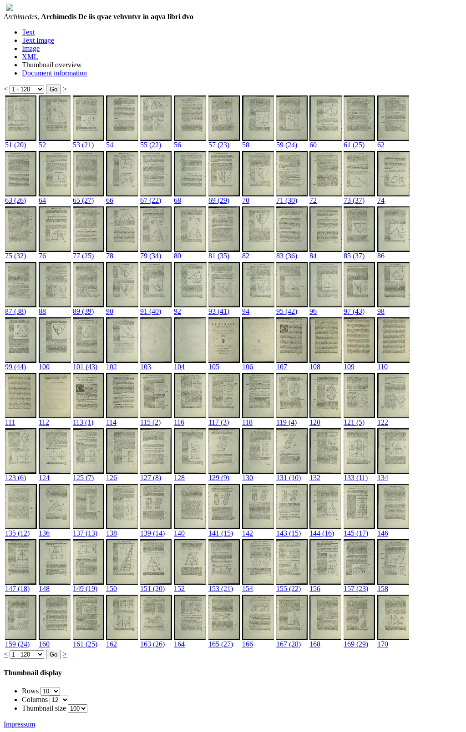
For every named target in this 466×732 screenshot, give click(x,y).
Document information (54, 73)
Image (31, 48)
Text (28, 32)
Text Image (38, 40)
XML (30, 56)
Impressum (19, 724)
